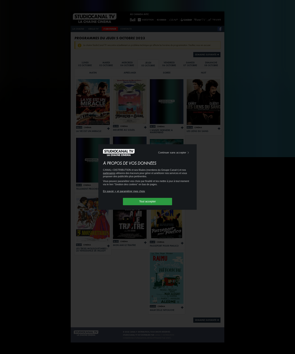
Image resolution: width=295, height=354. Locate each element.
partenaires (109, 173)
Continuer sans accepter (172, 152)
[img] (188, 153)
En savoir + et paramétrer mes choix (124, 191)
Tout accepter (147, 201)
